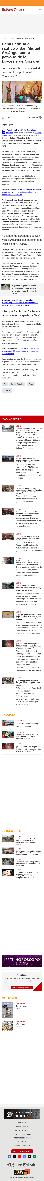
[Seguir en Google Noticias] (40, 117)
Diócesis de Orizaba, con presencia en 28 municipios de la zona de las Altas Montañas (20, 351)
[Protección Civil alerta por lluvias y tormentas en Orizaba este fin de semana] (8, 862)
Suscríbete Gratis (22, 988)
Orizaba (7, 390)
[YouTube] (19, 1156)
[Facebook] (9, 1156)
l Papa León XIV (12, 130)
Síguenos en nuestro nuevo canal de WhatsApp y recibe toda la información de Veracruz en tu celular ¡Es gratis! (20, 302)
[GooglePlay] (34, 1156)
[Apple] (29, 1156)
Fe (5, 384)
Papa (31, 384)
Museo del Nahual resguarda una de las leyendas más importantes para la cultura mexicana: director (21, 192)
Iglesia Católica (17, 384)
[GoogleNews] (24, 1156)
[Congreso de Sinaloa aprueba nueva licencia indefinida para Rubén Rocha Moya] (8, 544)
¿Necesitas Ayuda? (22, 1151)
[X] (14, 1156)
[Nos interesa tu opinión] (22, 1114)
